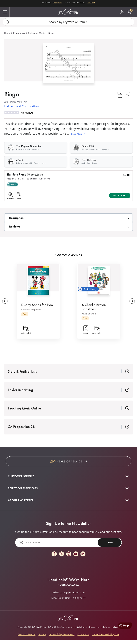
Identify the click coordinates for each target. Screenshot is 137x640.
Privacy (42, 634)
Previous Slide (4, 301)
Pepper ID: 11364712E (18, 178)
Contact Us (57, 2)
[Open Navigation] (5, 12)
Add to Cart (120, 195)
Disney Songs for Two (37, 304)
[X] (61, 554)
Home (7, 32)
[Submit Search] (7, 22)
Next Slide (132, 301)
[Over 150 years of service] (68, 461)
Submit (109, 542)
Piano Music (19, 32)
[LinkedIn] (82, 554)
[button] (68, 62)
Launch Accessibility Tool (105, 634)
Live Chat (91, 2)
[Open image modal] (68, 64)
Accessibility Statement (62, 634)
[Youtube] (75, 554)
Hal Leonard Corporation (21, 106)
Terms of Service (26, 634)
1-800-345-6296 (68, 585)
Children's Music (36, 32)
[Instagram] (68, 554)
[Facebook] (54, 554)
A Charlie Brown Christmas (94, 306)
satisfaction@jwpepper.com (68, 592)
